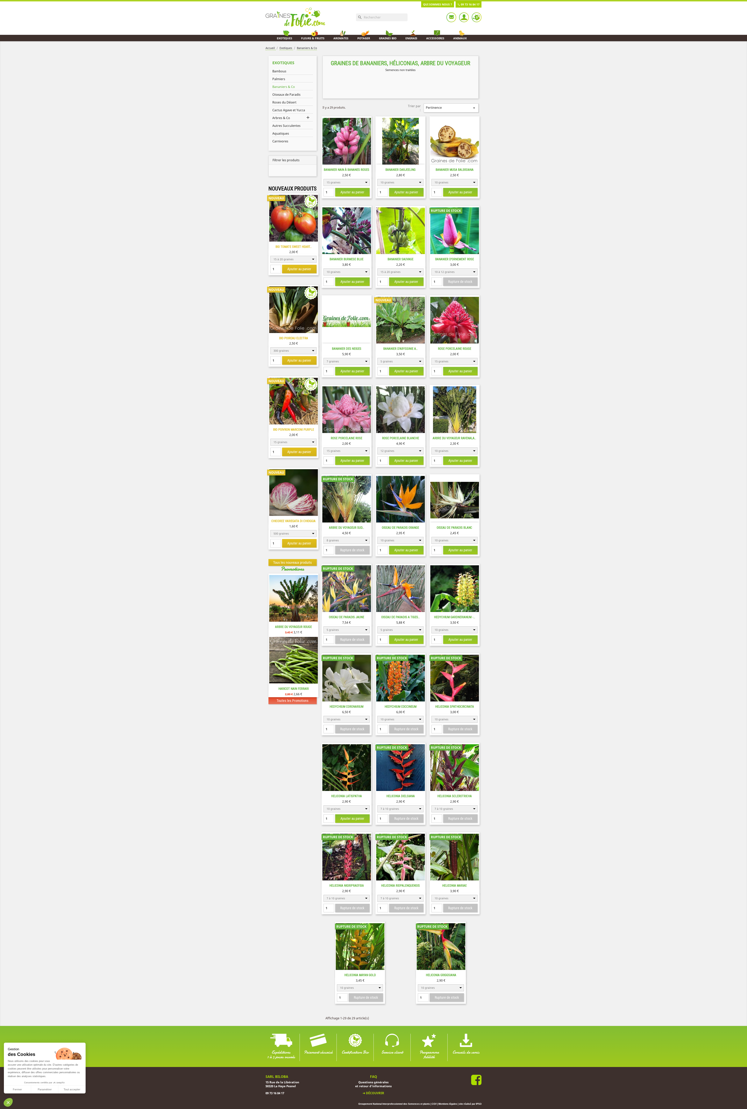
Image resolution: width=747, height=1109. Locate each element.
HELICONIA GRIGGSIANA (441, 975)
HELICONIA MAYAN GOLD (360, 975)
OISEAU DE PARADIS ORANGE (400, 528)
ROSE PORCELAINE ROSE (346, 438)
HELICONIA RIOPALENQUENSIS (400, 885)
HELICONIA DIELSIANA (400, 796)
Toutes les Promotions (293, 701)
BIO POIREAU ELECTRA (293, 338)
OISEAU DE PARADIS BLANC (454, 528)
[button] (8, 1102)
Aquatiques (280, 133)
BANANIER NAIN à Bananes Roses (346, 170)
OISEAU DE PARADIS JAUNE (346, 617)
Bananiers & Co (283, 87)
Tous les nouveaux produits (292, 562)
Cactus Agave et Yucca (288, 110)
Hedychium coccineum (400, 706)
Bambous (279, 71)
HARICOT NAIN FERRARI (293, 689)
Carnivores (280, 141)
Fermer (17, 1089)
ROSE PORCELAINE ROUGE (454, 349)
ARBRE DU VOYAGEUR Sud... (346, 528)
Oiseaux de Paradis (286, 94)
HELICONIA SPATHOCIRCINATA (454, 706)
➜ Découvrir (373, 1093)
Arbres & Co (281, 118)
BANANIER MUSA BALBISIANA (454, 170)
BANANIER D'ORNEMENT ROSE (454, 259)
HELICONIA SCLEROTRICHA (454, 796)
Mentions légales (447, 1104)
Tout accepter (72, 1089)
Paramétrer (45, 1089)
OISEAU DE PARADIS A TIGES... (400, 617)
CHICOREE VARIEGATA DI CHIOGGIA (293, 521)
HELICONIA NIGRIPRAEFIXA (346, 885)
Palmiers (278, 79)
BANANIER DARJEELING (400, 170)
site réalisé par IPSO (470, 1104)
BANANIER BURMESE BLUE (346, 259)
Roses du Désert (284, 102)
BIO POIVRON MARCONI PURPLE (293, 429)
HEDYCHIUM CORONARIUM (346, 706)
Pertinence (451, 107)
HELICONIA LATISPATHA (346, 796)
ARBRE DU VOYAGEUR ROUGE (293, 627)
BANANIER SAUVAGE (400, 259)
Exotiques (283, 62)
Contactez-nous (451, 17)
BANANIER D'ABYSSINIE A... (400, 349)
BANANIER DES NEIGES (346, 349)
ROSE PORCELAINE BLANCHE (400, 438)
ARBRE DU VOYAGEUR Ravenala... (454, 438)
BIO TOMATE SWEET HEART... (293, 247)
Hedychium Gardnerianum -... (454, 617)
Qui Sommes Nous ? (437, 4)
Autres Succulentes (286, 126)
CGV (434, 1104)
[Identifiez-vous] (464, 17)
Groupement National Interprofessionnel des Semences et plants (394, 1104)
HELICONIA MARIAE (454, 885)
